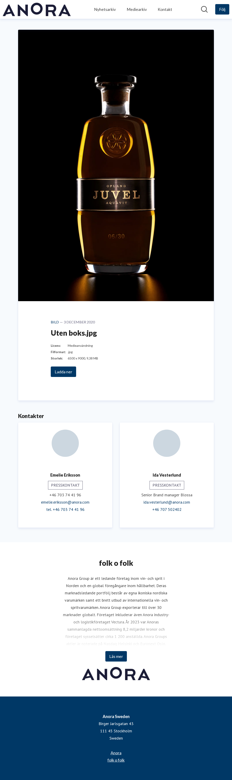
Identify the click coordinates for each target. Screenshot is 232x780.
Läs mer (116, 656)
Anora (116, 752)
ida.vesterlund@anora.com (166, 502)
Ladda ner (63, 371)
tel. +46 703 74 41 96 (65, 509)
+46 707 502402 (166, 509)
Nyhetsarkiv (105, 9)
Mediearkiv (137, 9)
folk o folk (116, 760)
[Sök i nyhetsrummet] (204, 9)
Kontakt (165, 9)
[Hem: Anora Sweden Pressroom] (37, 9)
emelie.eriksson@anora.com (65, 502)
